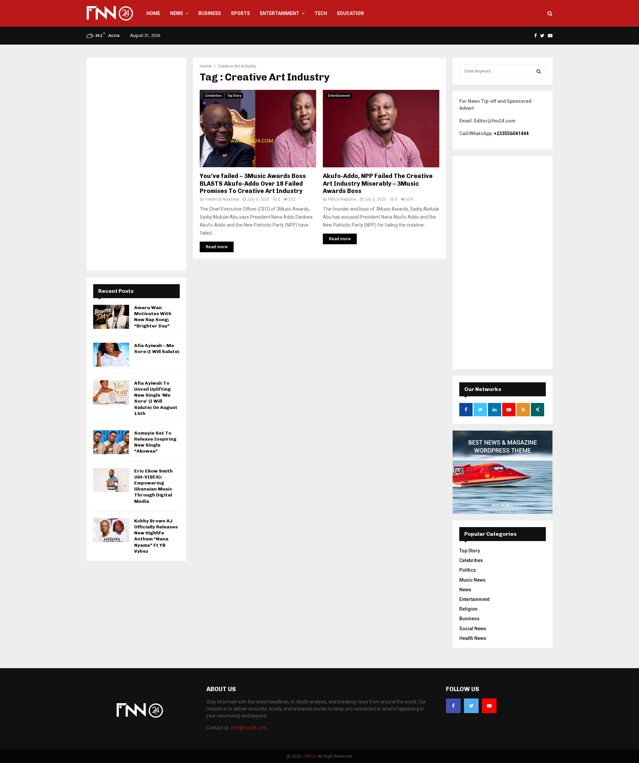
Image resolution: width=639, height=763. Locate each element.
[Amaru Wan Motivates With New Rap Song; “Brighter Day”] (111, 317)
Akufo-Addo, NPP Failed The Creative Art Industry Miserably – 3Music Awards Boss (378, 183)
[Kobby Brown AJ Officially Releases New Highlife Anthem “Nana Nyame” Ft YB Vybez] (111, 530)
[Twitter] (471, 705)
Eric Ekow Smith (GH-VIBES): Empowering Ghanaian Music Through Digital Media (153, 486)
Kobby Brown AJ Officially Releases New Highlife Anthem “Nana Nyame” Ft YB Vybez (156, 536)
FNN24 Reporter (342, 199)
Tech (321, 13)
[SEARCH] (539, 71)
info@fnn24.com (249, 727)
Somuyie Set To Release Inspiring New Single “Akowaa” (155, 442)
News (176, 13)
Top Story (234, 95)
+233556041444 (511, 133)
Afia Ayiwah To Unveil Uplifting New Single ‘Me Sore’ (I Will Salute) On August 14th (155, 398)
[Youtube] (489, 705)
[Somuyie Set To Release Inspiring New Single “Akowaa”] (111, 442)
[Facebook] (453, 705)
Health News (472, 638)
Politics (467, 570)
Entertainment (279, 13)
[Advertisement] (136, 164)
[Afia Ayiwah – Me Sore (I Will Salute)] (111, 355)
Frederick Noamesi (222, 199)
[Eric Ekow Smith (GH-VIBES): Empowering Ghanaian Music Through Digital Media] (111, 480)
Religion (468, 609)
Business (209, 13)
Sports (240, 13)
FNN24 (310, 756)
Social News (472, 628)
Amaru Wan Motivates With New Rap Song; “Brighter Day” (152, 317)
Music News (472, 580)
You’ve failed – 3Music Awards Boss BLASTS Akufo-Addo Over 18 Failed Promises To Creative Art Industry (253, 183)
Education (350, 13)
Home (153, 13)
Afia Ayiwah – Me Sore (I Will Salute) (156, 348)
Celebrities (213, 95)
